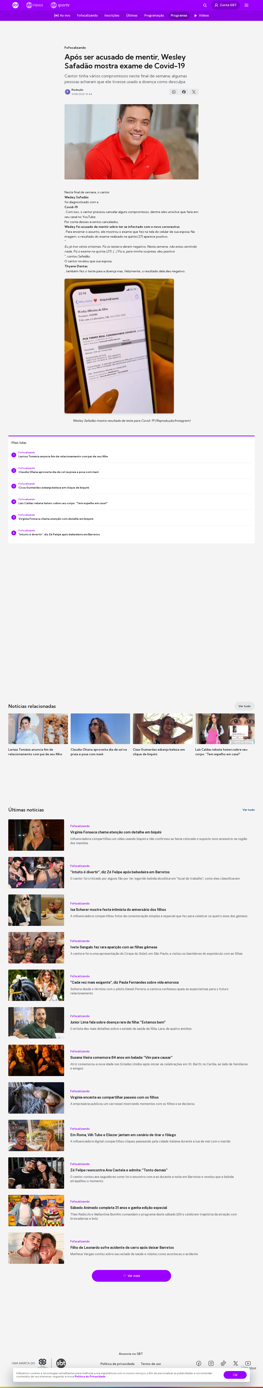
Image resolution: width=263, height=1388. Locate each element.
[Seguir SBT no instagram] (211, 1363)
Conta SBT (228, 5)
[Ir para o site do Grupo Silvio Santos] (32, 1363)
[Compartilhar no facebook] (183, 92)
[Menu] (246, 5)
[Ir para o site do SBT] (61, 1363)
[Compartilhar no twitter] (194, 92)
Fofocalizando (75, 47)
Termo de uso (151, 1364)
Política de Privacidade (90, 1376)
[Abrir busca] (205, 5)
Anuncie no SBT (131, 1354)
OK (235, 1375)
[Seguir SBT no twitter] (236, 1363)
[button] (38, 740)
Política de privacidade (118, 1364)
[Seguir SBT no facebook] (199, 1363)
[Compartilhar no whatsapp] (173, 92)
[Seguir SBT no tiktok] (223, 1363)
